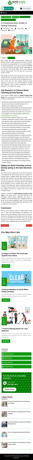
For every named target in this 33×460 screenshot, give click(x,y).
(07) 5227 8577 (13, 384)
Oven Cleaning (8, 362)
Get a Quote (26, 8)
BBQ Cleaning (8, 358)
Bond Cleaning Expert (6, 17)
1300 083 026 (8, 8)
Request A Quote (10, 389)
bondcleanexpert (18, 456)
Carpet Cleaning (8, 366)
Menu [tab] (5, 13)
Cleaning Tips (15, 17)
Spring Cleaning (8, 354)
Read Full (6, 266)
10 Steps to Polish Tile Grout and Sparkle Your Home (15, 255)
